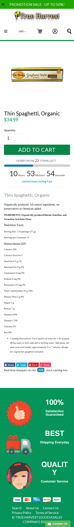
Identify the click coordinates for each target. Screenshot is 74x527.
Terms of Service (47, 513)
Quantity (9, 130)
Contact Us (51, 508)
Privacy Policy (21, 513)
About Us (32, 508)
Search (17, 508)
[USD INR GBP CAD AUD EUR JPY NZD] (22, 31)
